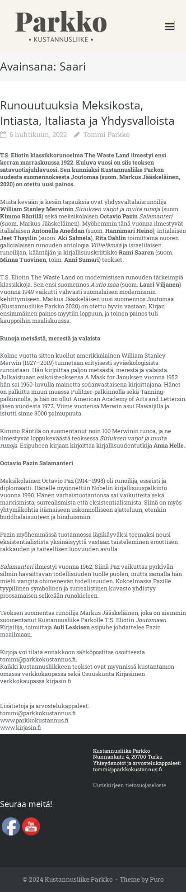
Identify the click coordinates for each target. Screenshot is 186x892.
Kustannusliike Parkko (79, 879)
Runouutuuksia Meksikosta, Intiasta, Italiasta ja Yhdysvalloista (87, 112)
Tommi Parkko (106, 134)
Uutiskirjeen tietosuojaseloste (129, 785)
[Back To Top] (165, 871)
